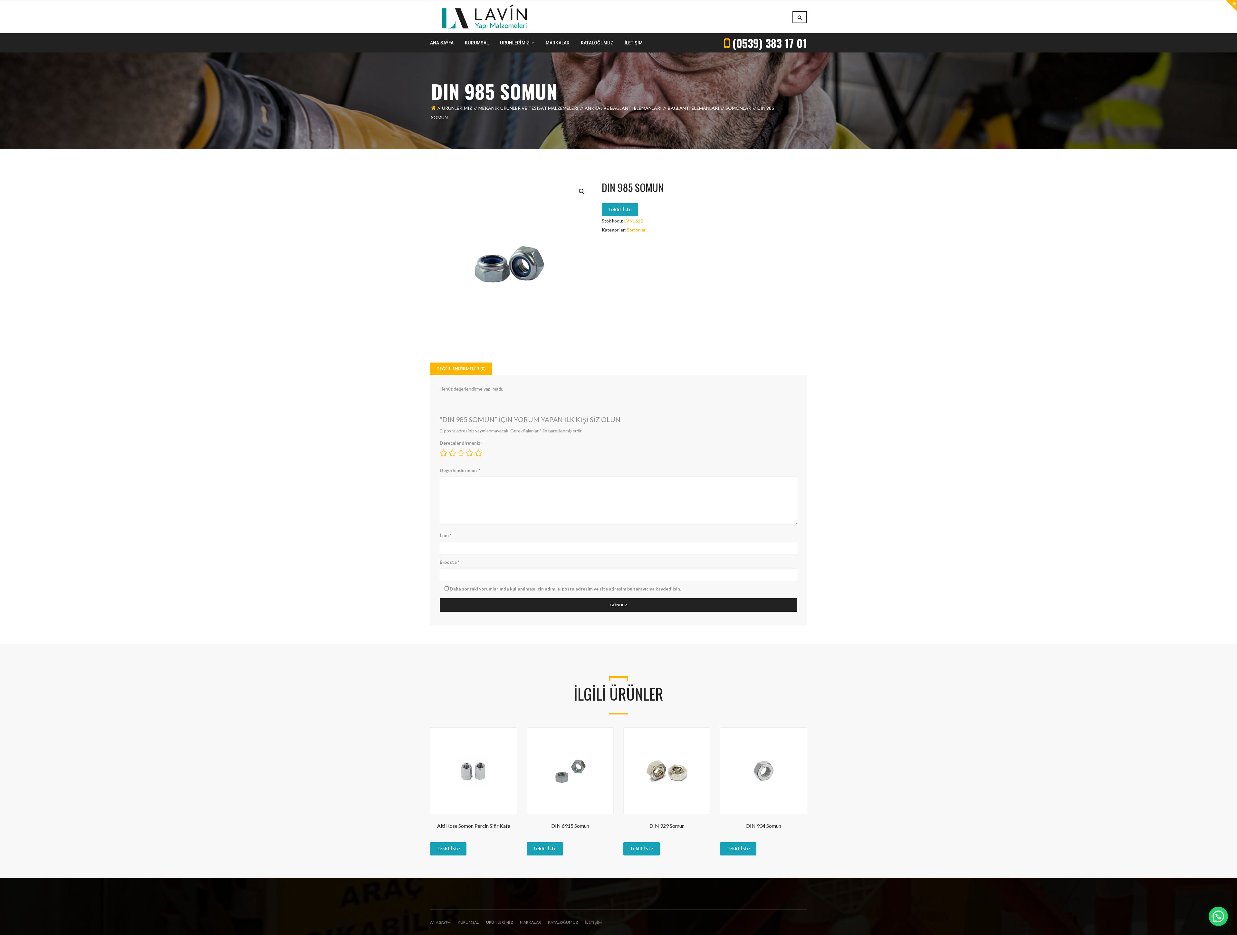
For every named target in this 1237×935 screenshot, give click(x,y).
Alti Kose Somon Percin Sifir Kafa (473, 826)
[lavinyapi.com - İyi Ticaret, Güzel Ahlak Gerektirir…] (484, 16)
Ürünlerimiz (457, 108)
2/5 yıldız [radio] (452, 453)
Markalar (530, 922)
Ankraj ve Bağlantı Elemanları (623, 108)
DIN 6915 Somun (570, 826)
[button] (582, 191)
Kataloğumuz (563, 922)
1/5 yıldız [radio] (443, 453)
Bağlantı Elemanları (693, 108)
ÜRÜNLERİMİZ (499, 922)
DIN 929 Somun (667, 826)
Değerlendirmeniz (460, 470)
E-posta (449, 562)
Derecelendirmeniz (461, 443)
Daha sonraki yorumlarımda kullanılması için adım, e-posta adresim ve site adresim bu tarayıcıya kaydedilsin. (565, 588)
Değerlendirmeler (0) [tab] (460, 368)
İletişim (593, 922)
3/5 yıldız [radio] (461, 453)
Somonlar (738, 108)
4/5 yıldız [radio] (470, 453)
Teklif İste (620, 209)
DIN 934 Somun (763, 826)
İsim (445, 535)
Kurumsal (468, 922)
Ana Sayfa (440, 922)
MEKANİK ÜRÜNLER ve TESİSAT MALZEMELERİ (528, 108)
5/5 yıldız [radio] (478, 453)
